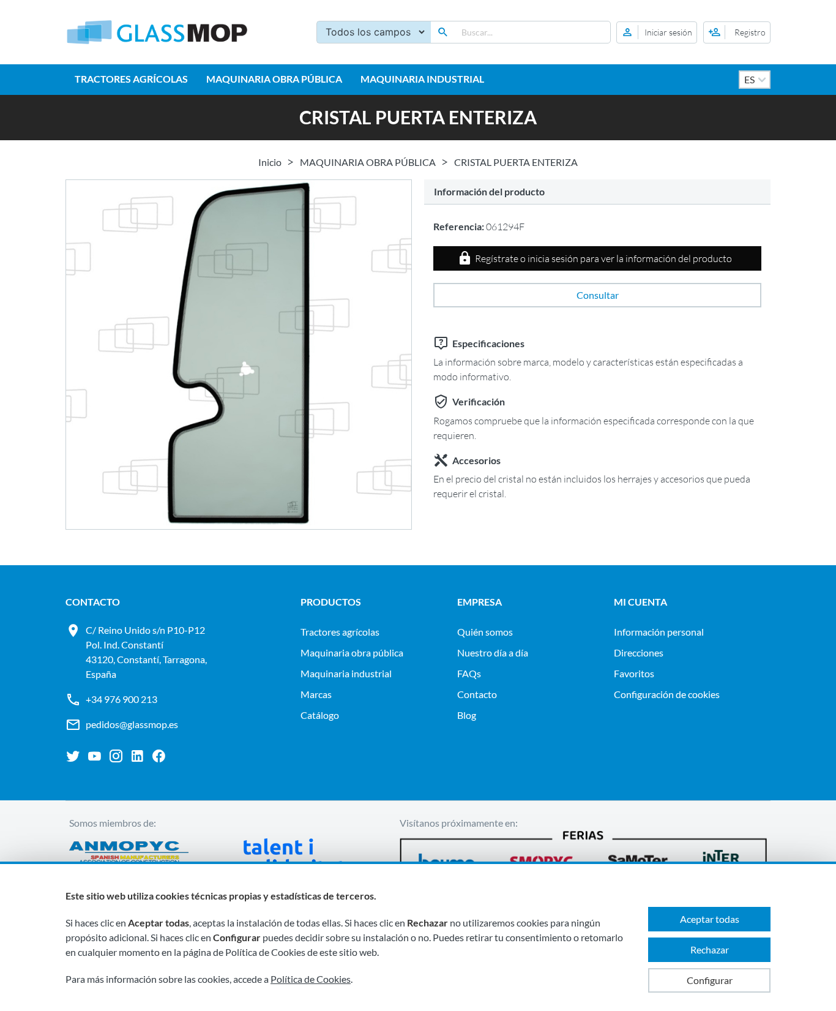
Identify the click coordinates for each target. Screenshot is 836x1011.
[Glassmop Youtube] (94, 756)
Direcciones (638, 652)
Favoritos (634, 673)
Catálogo (319, 715)
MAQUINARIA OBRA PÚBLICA (274, 79)
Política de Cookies (311, 979)
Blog (466, 715)
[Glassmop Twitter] (73, 756)
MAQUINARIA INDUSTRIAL (422, 79)
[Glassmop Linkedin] (137, 756)
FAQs (469, 673)
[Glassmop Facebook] (158, 756)
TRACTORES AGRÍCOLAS (131, 79)
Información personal (659, 631)
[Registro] (737, 32)
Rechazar (709, 949)
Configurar (710, 980)
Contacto (477, 694)
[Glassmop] (157, 32)
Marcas (316, 694)
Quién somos (485, 631)
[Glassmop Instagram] (116, 756)
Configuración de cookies (667, 694)
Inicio (270, 162)
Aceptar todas (709, 919)
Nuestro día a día (492, 652)
